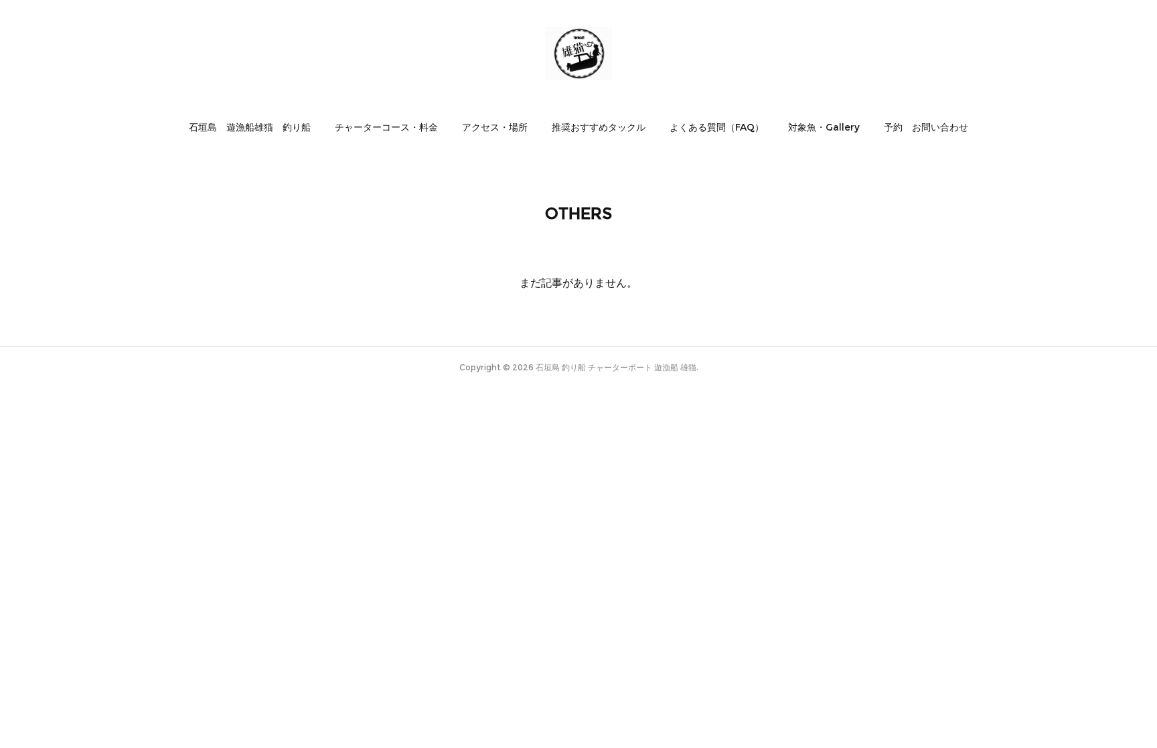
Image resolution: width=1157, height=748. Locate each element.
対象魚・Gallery (824, 127)
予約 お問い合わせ (926, 127)
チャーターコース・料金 (386, 127)
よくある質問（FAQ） (717, 127)
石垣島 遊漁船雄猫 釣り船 (250, 127)
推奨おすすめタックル (598, 127)
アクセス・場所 (495, 127)
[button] (250, 127)
